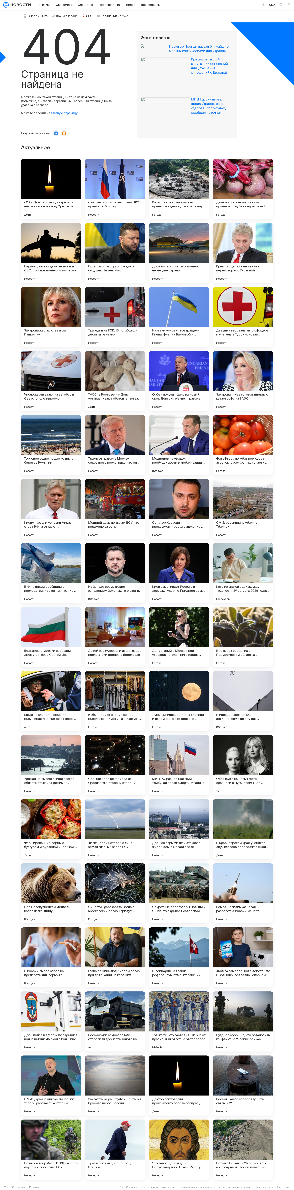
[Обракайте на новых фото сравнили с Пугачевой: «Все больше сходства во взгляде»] (243, 765)
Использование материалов (235, 1187)
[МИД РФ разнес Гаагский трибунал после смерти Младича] (179, 765)
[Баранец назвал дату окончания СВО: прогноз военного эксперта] (51, 253)
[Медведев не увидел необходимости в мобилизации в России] (179, 445)
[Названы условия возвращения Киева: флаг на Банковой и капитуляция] (179, 317)
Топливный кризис (114, 16)
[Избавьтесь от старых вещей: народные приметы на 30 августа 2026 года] (115, 701)
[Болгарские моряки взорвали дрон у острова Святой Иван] (51, 637)
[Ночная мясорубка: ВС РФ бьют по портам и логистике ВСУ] (51, 1150)
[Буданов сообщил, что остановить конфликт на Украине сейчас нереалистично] (243, 1021)
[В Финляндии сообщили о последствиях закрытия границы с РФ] (51, 573)
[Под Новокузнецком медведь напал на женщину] (51, 893)
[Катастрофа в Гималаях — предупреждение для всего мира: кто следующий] (179, 189)
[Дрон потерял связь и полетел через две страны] (179, 253)
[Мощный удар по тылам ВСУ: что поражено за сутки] (115, 509)
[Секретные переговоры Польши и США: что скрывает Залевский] (179, 893)
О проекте (132, 1187)
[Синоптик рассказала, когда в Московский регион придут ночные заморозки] (115, 893)
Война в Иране (67, 16)
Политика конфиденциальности (197, 1187)
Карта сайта (283, 1187)
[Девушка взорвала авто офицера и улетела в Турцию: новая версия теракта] (243, 317)
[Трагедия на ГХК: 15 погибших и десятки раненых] (115, 317)
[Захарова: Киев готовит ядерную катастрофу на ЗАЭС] (243, 381)
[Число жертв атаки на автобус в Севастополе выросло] (51, 381)
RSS (120, 1187)
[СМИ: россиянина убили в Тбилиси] (243, 509)
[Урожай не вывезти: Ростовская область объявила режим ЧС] (51, 765)
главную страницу (64, 113)
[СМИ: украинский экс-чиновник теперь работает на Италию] (51, 1085)
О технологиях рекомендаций (158, 1187)
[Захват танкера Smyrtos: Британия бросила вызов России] (115, 1085)
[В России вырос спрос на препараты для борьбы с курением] (51, 957)
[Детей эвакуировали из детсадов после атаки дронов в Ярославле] (115, 637)
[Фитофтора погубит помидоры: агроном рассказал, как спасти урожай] (243, 445)
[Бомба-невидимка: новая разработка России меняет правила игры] (243, 893)
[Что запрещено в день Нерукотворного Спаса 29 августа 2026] (179, 1150)
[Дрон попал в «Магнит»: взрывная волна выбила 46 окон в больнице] (51, 1021)
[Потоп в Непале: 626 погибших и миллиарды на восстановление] (243, 1150)
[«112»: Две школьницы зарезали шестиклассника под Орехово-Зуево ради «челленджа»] (51, 189)
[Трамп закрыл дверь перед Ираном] (115, 1150)
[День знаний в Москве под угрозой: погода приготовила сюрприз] (179, 637)
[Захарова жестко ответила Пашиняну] (51, 317)
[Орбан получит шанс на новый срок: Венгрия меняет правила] (179, 381)
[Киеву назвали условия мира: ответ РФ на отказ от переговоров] (51, 509)
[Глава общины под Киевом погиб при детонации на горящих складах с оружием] (115, 957)
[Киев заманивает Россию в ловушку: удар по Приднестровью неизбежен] (179, 573)
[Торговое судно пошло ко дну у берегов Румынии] (51, 445)
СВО (89, 16)
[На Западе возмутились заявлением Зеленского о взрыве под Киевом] (115, 573)
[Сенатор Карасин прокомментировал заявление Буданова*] (179, 509)
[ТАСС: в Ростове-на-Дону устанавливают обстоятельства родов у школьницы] (115, 381)
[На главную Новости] (20, 5)
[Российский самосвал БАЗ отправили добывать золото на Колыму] (115, 1021)
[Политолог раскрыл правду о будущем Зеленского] (115, 253)
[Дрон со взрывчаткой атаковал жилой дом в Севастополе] (179, 829)
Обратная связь (264, 1187)
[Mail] (6, 5)
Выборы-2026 (38, 16)
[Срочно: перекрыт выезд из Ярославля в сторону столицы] (115, 765)
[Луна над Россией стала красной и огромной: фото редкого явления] (179, 701)
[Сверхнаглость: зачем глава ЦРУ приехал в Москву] (115, 189)
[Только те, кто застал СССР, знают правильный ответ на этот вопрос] (179, 1021)
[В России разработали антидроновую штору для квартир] (243, 701)
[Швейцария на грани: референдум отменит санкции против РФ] (179, 957)
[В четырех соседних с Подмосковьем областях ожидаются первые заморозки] (243, 637)
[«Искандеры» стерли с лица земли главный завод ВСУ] (115, 829)
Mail (6, 1187)
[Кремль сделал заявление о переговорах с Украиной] (243, 253)
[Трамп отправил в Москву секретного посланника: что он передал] (115, 445)
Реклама (34, 1187)
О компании (19, 1187)
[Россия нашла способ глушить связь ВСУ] (243, 1085)
